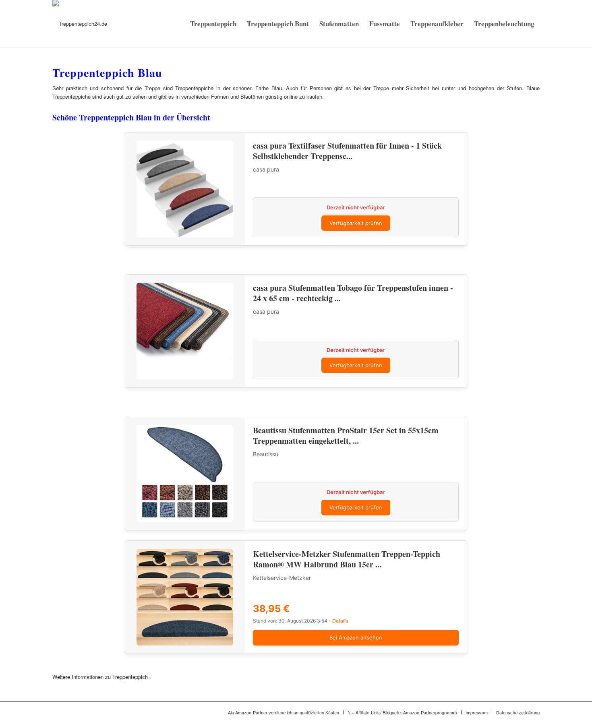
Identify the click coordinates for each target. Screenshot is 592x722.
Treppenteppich (130, 677)
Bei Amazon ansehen (355, 637)
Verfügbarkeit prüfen (355, 223)
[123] (79, 24)
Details (340, 621)
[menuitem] (213, 24)
